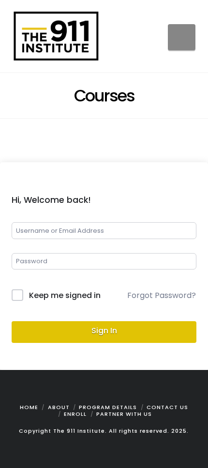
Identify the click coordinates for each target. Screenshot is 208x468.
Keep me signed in (65, 295)
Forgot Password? (161, 295)
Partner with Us (124, 414)
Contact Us (167, 407)
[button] (181, 37)
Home (29, 407)
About (59, 407)
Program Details (108, 407)
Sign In (104, 330)
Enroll (75, 414)
